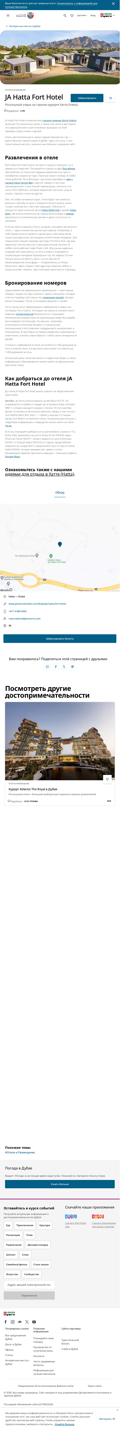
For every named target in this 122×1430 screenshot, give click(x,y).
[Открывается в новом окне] (56, 665)
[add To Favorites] (110, 97)
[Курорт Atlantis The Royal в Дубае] (60, 740)
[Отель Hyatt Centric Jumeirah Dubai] (60, 846)
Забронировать (87, 97)
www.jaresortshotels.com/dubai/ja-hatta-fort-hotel (37, 602)
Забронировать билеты (60, 637)
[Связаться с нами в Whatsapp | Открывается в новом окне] (47, 665)
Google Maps (12, 455)
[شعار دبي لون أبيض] (13, 1313)
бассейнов (69, 167)
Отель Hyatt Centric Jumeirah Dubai (34, 895)
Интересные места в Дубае (24, 26)
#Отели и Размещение (20, 1151)
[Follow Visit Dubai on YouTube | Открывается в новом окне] (34, 1321)
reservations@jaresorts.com (24, 617)
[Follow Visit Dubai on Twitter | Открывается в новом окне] (27, 1321)
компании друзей (53, 296)
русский (81, 15)
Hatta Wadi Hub (51, 209)
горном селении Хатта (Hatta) (59, 119)
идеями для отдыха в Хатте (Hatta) (39, 473)
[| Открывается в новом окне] (12, 1321)
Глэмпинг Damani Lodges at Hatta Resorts (39, 1107)
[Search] (65, 15)
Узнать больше (19, 1131)
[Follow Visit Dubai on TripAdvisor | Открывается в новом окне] (20, 1321)
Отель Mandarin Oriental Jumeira (32, 1001)
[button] (107, 1418)
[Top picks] (72, 15)
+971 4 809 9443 (17, 610)
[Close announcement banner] (113, 3)
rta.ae (8, 424)
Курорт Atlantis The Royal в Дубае (33, 788)
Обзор (59, 491)
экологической (25, 313)
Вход (93, 15)
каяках (70, 212)
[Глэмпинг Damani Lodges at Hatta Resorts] (60, 1059)
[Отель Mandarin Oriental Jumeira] (60, 953)
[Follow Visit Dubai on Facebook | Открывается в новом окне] (5, 1321)
